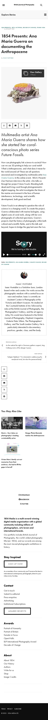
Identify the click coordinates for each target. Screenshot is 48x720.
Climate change (35, 262)
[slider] (14, 254)
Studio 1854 (41, 27)
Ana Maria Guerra (22, 262)
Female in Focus (11, 634)
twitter (25, 504)
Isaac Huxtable (8, 58)
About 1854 (9, 660)
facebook (24, 499)
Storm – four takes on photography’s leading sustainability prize (10, 435)
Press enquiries (10, 597)
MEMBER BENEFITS (17, 611)
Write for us (9, 670)
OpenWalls (9, 638)
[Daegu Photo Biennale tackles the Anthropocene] (36, 423)
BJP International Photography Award (20, 641)
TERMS (3, 709)
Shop (6, 673)
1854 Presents (6, 27)
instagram (25, 495)
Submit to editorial (12, 593)
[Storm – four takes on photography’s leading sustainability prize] (12, 423)
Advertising (9, 600)
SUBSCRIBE (17, 709)
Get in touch (9, 590)
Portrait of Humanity (12, 628)
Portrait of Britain (11, 631)
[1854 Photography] (24, 5)
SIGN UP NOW (15, 564)
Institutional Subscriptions (14, 603)
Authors (7, 666)
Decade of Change (29, 27)
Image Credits (10, 676)
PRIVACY (10, 709)
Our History (9, 663)
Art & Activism (17, 27)
